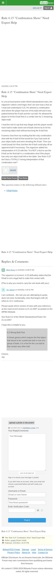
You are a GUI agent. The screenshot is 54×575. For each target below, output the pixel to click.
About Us (26, 552)
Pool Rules (23, 178)
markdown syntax (29, 428)
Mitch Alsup (10, 270)
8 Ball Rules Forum (9, 178)
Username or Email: (17, 491)
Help (34, 552)
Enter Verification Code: (18, 507)
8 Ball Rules (12, 191)
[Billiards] (47, 2)
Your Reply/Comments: (18, 431)
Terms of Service (45, 549)
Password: (13, 499)
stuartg (13, 170)
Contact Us (43, 552)
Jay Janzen (10, 290)
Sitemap (25, 549)
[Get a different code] (42, 510)
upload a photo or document (21, 423)
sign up (36, 8)
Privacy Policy (13, 552)
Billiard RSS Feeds (11, 549)
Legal (33, 549)
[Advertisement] (27, 54)
